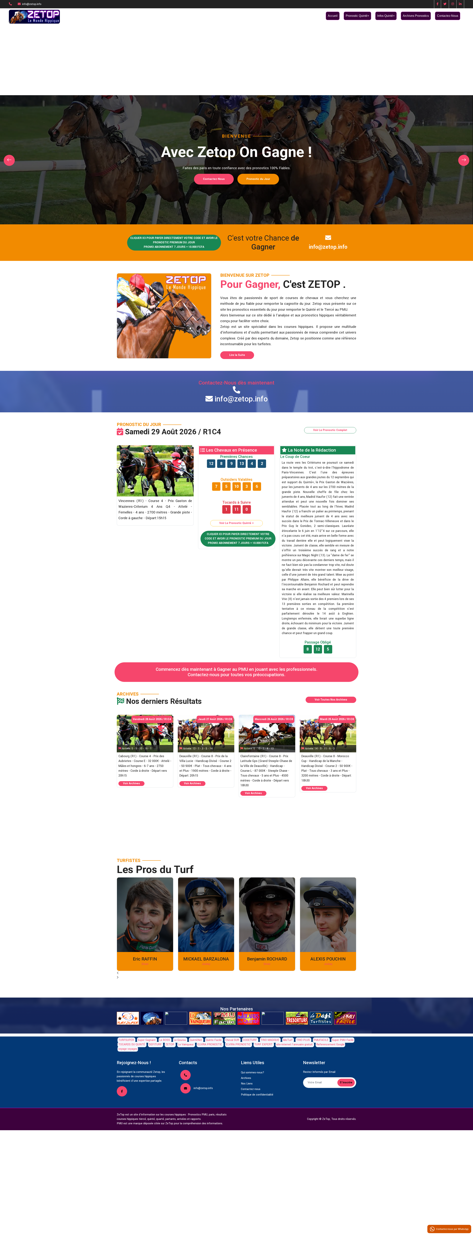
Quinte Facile (214, 1040)
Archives (246, 1078)
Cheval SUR (232, 1040)
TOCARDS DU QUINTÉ (132, 1044)
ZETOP (169, 1044)
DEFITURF (155, 1044)
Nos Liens (247, 1084)
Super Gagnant (147, 1040)
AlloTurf (287, 1040)
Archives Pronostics (416, 15)
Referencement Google (330, 1044)
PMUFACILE (321, 1040)
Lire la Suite (237, 355)
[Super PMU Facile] (345, 1018)
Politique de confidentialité (257, 1095)
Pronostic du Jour (258, 179)
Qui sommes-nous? (252, 1072)
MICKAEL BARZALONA (145, 959)
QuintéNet (196, 1040)
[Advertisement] (236, 52)
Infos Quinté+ (386, 15)
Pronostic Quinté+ (357, 15)
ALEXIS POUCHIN (267, 959)
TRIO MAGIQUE (270, 1040)
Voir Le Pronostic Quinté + (236, 523)
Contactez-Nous (447, 15)
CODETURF (250, 1040)
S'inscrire (346, 1082)
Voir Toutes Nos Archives (331, 700)
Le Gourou (180, 1040)
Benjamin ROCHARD (206, 959)
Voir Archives (131, 783)
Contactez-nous (250, 1089)
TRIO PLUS (303, 1040)
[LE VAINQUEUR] (200, 1018)
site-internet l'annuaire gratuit (294, 1044)
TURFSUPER (126, 1040)
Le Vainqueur (186, 1044)
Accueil (333, 15)
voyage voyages (127, 1049)
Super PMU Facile (343, 1040)
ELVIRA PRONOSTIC (209, 1044)
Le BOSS (164, 1040)
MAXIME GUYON (328, 959)
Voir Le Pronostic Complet (330, 430)
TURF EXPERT (263, 1044)
